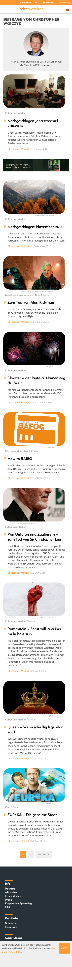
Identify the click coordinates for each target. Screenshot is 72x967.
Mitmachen (25, 2)
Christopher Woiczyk (18, 149)
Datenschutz (49, 2)
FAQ (37, 2)
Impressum (64, 2)
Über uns (10, 888)
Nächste (43, 854)
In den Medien (13, 896)
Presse (8, 899)
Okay (64, 948)
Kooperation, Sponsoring (18, 903)
